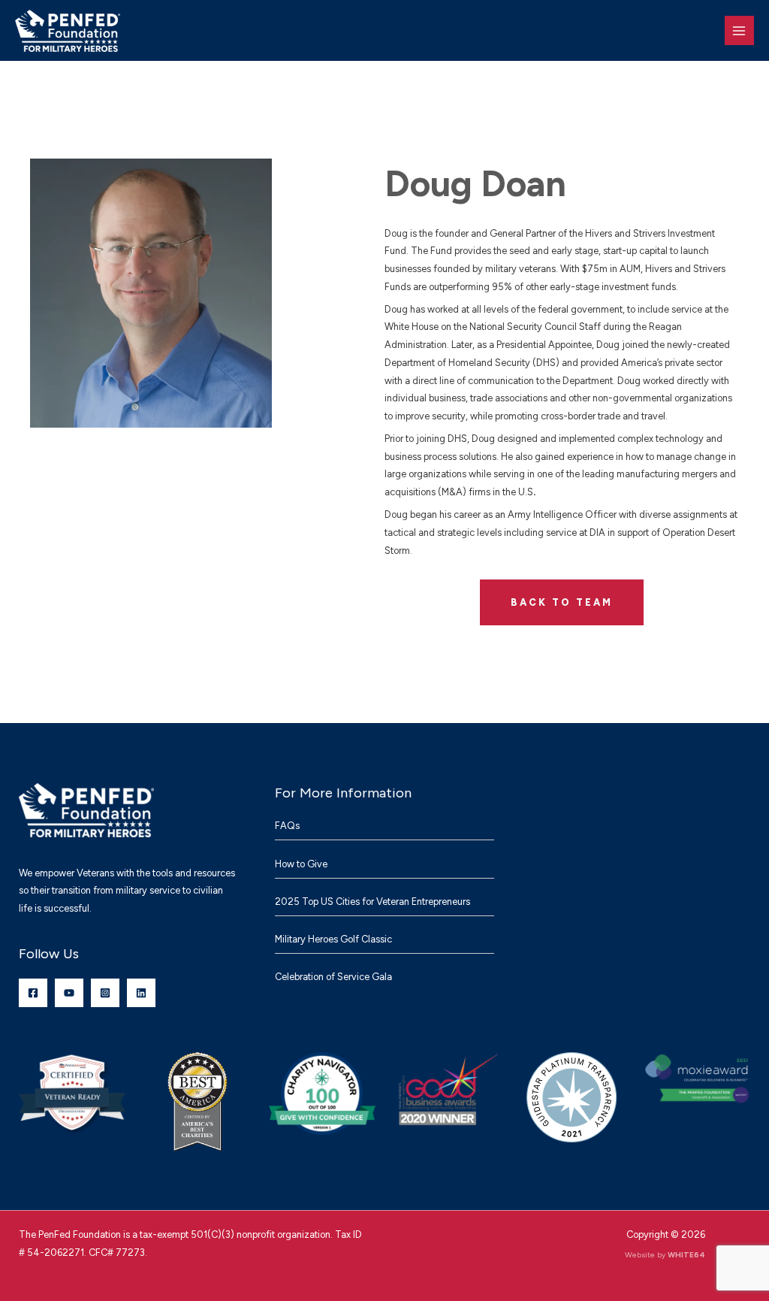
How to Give (301, 864)
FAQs (287, 825)
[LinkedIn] (141, 993)
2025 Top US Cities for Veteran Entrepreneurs (372, 901)
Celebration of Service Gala (333, 976)
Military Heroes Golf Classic (333, 939)
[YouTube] (69, 993)
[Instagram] (105, 993)
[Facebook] (33, 993)
